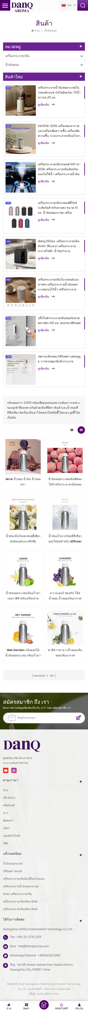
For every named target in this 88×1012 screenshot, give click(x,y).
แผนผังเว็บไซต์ (11, 836)
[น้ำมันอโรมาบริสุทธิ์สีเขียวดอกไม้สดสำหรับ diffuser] (65, 514)
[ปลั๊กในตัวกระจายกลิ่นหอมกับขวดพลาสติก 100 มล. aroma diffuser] (21, 331)
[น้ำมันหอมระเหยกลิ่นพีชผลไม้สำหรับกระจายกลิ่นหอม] (65, 457)
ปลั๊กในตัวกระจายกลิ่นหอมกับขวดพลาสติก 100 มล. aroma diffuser (59, 320)
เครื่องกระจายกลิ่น (17, 56)
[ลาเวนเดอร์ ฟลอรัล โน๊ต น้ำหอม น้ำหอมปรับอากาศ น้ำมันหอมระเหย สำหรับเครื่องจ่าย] (65, 571)
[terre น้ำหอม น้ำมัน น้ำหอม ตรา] (23, 457)
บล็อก (6, 828)
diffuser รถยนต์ (12, 871)
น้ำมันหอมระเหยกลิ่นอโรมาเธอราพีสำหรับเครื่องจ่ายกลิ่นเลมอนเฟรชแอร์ (23, 596)
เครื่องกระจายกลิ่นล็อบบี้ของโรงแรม (24, 879)
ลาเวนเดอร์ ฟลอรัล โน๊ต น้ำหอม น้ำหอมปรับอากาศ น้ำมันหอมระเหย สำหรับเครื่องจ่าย (65, 596)
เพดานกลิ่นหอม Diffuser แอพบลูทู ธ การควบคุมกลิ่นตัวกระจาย (59, 359)
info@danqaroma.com (33, 946)
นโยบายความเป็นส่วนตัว (57, 989)
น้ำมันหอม (50, 31)
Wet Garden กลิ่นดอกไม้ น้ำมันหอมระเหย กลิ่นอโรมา (23, 653)
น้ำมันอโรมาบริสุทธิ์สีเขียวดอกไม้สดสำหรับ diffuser (65, 539)
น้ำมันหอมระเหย (13, 864)
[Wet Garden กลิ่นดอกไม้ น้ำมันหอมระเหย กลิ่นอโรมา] (23, 628)
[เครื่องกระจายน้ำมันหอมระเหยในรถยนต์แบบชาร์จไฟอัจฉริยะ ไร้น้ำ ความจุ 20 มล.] (21, 100)
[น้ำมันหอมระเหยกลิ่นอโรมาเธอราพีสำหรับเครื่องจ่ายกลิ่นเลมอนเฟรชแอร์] (23, 571)
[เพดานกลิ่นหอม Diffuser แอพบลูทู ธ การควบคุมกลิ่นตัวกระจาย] (21, 369)
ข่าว (5, 813)
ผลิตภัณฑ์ (9, 805)
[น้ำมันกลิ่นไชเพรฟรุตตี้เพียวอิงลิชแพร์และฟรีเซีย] (23, 514)
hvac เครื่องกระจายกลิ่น (17, 894)
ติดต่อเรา (8, 821)
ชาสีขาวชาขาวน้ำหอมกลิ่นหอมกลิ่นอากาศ (65, 653)
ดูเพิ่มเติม (43, 105)
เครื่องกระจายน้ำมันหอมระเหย (21, 886)
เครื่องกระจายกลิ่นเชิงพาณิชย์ (20, 902)
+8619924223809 (49, 956)
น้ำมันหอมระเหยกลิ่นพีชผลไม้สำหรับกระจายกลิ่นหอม (65, 482)
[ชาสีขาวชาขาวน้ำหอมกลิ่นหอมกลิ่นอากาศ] (65, 628)
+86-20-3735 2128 (28, 937)
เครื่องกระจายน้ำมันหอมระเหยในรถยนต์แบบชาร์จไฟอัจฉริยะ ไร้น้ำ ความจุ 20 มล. (59, 92)
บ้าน (37, 31)
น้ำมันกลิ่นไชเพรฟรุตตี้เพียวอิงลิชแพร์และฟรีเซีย (23, 539)
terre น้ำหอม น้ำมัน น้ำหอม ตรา (23, 482)
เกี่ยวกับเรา (9, 798)
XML (5, 843)
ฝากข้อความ (44, 1005)
